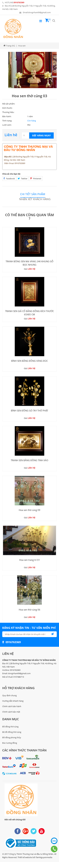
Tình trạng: (7, 120)
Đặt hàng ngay (41, 135)
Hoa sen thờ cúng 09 (29, 509)
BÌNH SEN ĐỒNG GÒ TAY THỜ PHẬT (29, 410)
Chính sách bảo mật (11, 711)
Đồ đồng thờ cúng (10, 726)
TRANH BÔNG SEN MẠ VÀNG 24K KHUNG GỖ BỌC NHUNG (29, 263)
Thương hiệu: (8, 112)
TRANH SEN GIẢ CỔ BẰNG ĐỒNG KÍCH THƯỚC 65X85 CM (29, 313)
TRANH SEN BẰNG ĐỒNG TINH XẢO (29, 460)
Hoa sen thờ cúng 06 (29, 609)
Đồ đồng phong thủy (11, 737)
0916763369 (19, 2)
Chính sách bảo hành (11, 706)
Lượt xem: (6, 124)
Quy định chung (9, 695)
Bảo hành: (6, 116)
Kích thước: (7, 108)
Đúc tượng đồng (9, 743)
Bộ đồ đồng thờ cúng (11, 732)
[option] (32, 70)
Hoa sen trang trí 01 (29, 559)
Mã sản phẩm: (8, 103)
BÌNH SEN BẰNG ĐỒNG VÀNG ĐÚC (29, 360)
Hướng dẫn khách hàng (12, 701)
